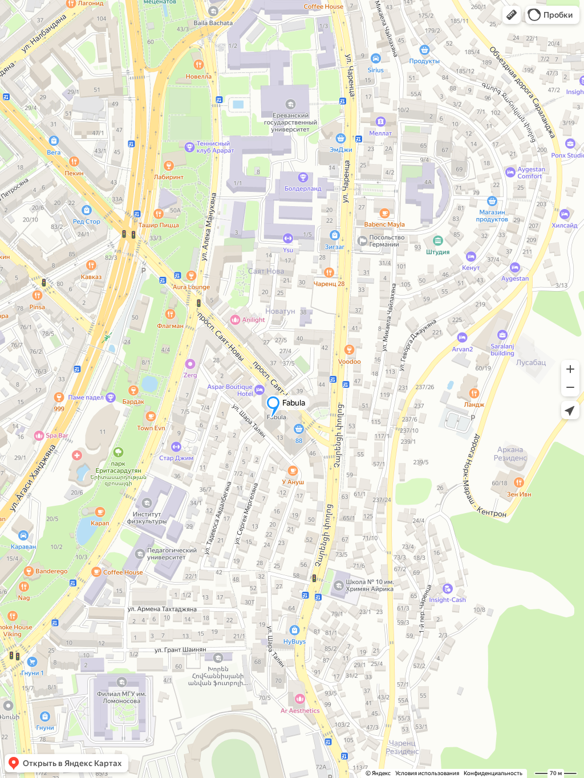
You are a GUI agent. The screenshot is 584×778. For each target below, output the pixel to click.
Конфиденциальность (493, 773)
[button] (511, 15)
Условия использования (427, 773)
